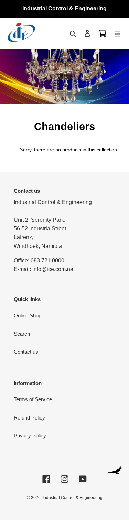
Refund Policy (29, 418)
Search (22, 334)
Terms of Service (33, 399)
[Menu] (117, 33)
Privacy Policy (30, 436)
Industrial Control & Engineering (73, 497)
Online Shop (27, 315)
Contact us (26, 352)
